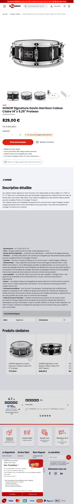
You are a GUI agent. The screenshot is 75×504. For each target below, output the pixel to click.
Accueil (4, 14)
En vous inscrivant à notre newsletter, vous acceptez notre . (59, 463)
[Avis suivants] (68, 405)
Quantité (5, 131)
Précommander (18, 142)
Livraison (20, 456)
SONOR (4, 105)
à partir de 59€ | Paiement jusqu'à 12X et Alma (36, 1)
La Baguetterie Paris (38, 457)
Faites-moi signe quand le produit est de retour (24, 162)
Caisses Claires (15, 14)
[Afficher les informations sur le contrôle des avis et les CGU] (19, 409)
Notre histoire (7, 456)
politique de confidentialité (58, 464)
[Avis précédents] (22, 405)
